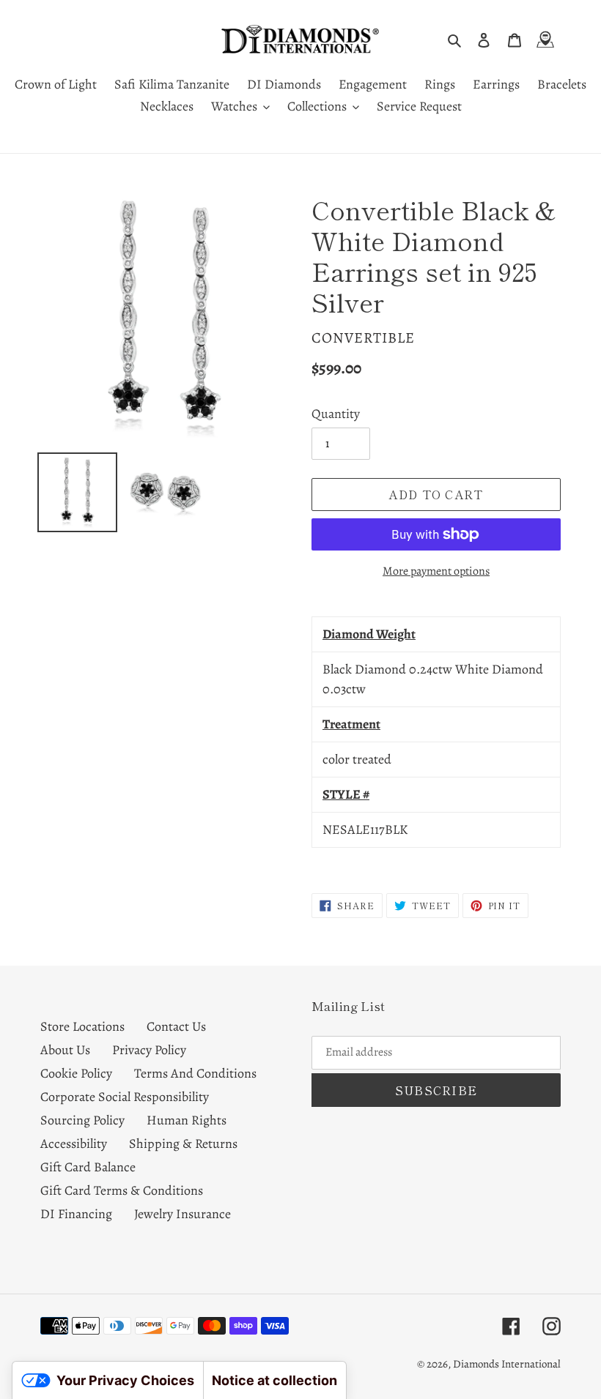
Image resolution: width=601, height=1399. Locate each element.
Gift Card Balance (88, 1167)
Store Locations (82, 1026)
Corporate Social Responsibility (124, 1096)
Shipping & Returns (183, 1143)
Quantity (335, 413)
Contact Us (176, 1026)
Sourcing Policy (82, 1120)
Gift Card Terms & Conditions (121, 1190)
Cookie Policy (76, 1073)
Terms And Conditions (195, 1073)
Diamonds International (507, 1364)
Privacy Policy (149, 1050)
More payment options (436, 571)
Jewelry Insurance (182, 1214)
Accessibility (73, 1143)
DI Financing (76, 1214)
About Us (65, 1050)
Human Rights (186, 1120)
